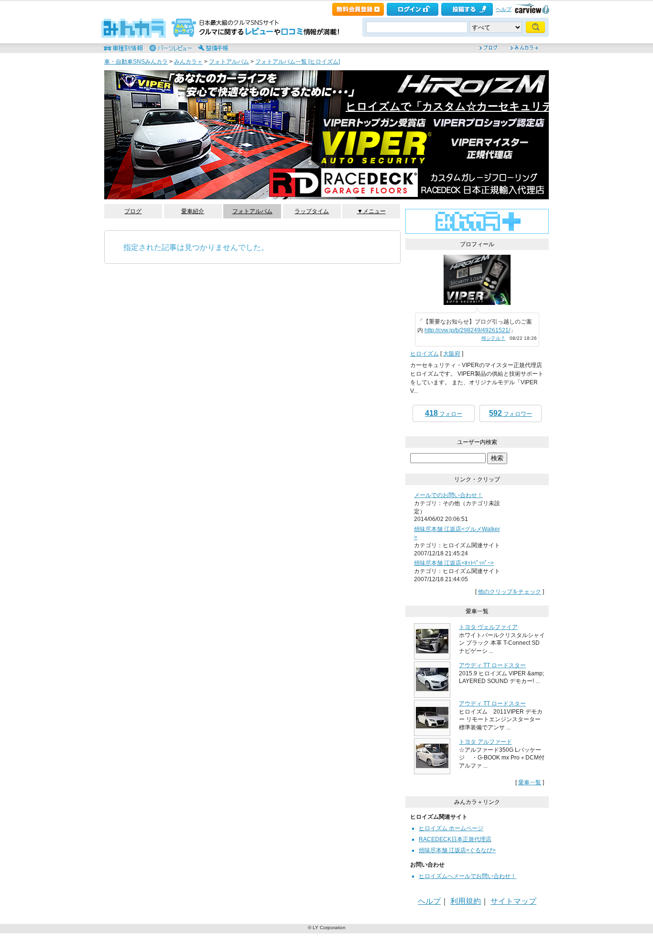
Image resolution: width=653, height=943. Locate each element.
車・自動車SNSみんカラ (136, 61)
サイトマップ (513, 901)
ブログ (132, 211)
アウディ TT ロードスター (492, 665)
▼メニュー (371, 211)
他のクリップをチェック (509, 591)
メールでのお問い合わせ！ (448, 495)
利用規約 (465, 901)
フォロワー (510, 413)
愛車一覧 (529, 782)
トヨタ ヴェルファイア (488, 627)
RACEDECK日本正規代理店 (455, 839)
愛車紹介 (192, 211)
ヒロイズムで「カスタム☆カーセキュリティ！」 (465, 106)
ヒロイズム (424, 353)
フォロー (443, 413)
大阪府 (451, 353)
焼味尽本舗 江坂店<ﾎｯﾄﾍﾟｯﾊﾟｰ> (454, 563)
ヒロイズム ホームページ (451, 828)
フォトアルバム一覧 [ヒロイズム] (297, 61)
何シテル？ (493, 338)
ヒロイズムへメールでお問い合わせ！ (467, 876)
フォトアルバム (229, 61)
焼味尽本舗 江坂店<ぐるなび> (457, 850)
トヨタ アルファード (485, 741)
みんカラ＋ (188, 61)
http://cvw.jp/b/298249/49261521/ (467, 330)
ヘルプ (504, 9)
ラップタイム (311, 211)
